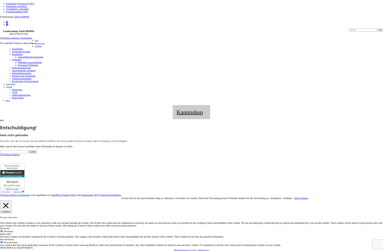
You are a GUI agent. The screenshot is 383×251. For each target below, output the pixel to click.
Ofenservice (40, 43)
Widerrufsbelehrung (21, 95)
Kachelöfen (17, 49)
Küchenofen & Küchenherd (25, 81)
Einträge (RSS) (69, 195)
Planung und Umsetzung (23, 76)
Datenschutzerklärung (110, 195)
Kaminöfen (17, 54)
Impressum (17, 89)
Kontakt (9, 87)
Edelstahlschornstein (21, 73)
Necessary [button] (5, 228)
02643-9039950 (21, 17)
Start (37, 40)
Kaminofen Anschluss (16, 6)
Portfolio (38, 46)
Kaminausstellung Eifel (17, 11)
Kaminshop (10, 84)
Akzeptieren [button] (275, 198)
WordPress (56, 195)
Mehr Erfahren (301, 198)
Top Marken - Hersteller (17, 9)
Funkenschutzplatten (21, 78)
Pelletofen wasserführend (30, 62)
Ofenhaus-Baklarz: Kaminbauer (15, 195)
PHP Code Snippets (180, 250)
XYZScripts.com (203, 250)
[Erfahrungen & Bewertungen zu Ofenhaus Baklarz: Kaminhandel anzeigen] (12, 192)
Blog (8, 100)
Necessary (8, 231)
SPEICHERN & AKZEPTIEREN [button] (16, 248)
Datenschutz (18, 98)
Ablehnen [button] (287, 198)
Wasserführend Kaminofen (30, 57)
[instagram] (7, 24)
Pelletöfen (16, 60)
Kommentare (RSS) (90, 195)
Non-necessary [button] (7, 239)
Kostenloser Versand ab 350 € (20, 3)
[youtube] (7, 22)
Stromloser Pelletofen (28, 65)
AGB (14, 92)
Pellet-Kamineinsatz (21, 68)
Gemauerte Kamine (21, 51)
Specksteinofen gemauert (24, 70)
